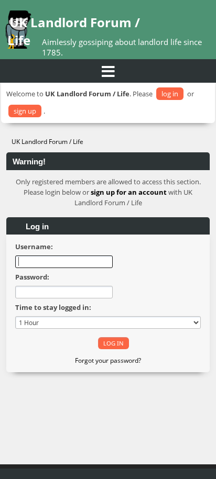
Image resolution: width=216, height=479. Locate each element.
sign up (25, 111)
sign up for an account (129, 192)
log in (169, 93)
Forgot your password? (108, 360)
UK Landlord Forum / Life (73, 31)
